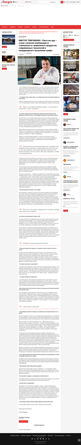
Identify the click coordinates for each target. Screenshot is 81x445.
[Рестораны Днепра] (64, 35)
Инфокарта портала (14, 435)
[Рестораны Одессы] (75, 35)
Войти (78, 2)
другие (4, 46)
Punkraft (65, 172)
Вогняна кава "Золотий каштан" (8, 65)
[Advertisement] (40, 16)
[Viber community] (46, 439)
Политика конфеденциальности (40, 441)
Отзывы (20, 27)
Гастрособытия (20, 5)
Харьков (66, 37)
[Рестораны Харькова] (64, 37)
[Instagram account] (35, 439)
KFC (64, 206)
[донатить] (26, 2)
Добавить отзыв (23, 421)
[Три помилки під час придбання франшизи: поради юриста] (8, 44)
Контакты (68, 435)
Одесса (77, 35)
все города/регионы (68, 39)
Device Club (28, 53)
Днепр (66, 35)
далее (65, 114)
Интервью (25, 412)
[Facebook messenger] (40, 439)
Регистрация (72, 2)
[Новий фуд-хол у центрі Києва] (71, 94)
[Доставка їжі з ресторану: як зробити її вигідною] (71, 59)
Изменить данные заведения (39, 435)
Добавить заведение (26, 435)
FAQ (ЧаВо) (50, 435)
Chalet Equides (66, 137)
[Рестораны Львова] (69, 35)
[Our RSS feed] (49, 439)
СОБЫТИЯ (13, 5)
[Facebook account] (32, 439)
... (66, 136)
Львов (71, 35)
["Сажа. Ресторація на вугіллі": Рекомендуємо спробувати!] (71, 111)
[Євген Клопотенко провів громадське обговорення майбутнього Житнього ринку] (71, 82)
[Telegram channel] (43, 439)
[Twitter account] (37, 439)
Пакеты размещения (59, 435)
